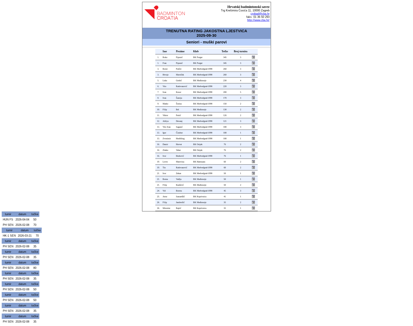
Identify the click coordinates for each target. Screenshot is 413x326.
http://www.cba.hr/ (258, 20)
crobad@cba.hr (260, 13)
